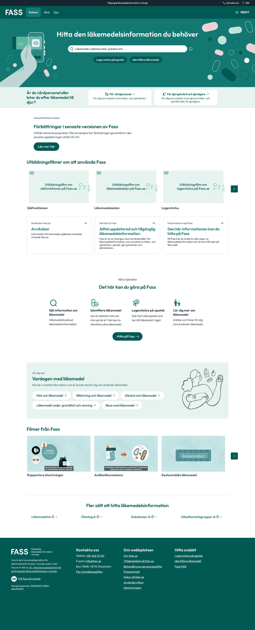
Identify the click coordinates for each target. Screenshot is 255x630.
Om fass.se (131, 555)
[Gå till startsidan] (14, 12)
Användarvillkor (134, 582)
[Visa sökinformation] (191, 48)
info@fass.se (93, 561)
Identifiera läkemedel (188, 561)
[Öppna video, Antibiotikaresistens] (126, 454)
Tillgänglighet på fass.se (139, 561)
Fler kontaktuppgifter (89, 571)
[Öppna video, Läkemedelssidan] (126, 187)
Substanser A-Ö (142, 517)
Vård (46, 12)
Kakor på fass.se (134, 577)
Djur (56, 12)
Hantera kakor (133, 587)
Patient (33, 12)
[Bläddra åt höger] (234, 188)
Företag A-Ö (90, 517)
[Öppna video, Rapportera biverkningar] (59, 454)
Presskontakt (132, 571)
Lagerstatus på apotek (189, 555)
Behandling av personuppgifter (143, 566)
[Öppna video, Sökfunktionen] (59, 187)
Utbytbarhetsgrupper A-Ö (200, 517)
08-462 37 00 (95, 555)
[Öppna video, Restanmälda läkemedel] (193, 454)
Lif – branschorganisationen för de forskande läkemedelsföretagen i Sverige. (36, 569)
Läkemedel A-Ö (43, 517)
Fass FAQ (180, 566)
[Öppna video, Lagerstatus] (193, 187)
